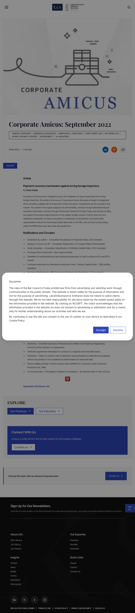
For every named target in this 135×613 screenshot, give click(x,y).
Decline (118, 330)
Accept (101, 330)
